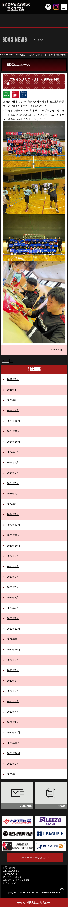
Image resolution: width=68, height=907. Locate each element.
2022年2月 (13, 722)
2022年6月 (13, 691)
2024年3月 (13, 504)
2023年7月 (13, 576)
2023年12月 (13, 525)
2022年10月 (13, 649)
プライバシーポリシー (13, 877)
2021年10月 (13, 753)
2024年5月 (13, 483)
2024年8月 (13, 462)
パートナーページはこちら (34, 857)
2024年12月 (13, 421)
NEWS (61, 806)
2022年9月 (13, 660)
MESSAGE (26, 806)
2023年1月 (13, 618)
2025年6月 (13, 379)
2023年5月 (13, 597)
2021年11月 (13, 743)
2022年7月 (13, 680)
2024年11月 (13, 431)
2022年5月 (13, 701)
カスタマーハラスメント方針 (16, 880)
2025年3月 (13, 389)
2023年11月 (13, 535)
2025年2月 (13, 400)
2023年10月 (13, 545)
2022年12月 (13, 629)
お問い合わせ (9, 867)
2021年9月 (13, 764)
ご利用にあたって (11, 870)
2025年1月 (13, 410)
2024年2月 (13, 514)
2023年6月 (13, 587)
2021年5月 (13, 774)
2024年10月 (13, 441)
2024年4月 (13, 493)
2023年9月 (13, 556)
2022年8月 (13, 670)
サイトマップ (9, 883)
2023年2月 (13, 608)
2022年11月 (13, 639)
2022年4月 (13, 712)
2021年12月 (13, 732)
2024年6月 (13, 473)
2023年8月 (13, 566)
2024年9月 (13, 452)
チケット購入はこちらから (34, 902)
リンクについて (10, 874)
